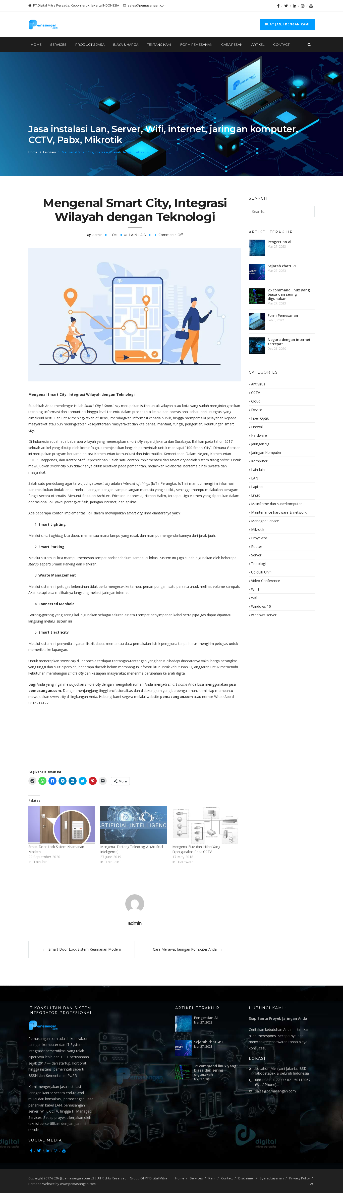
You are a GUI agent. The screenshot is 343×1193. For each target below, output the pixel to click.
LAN (254, 478)
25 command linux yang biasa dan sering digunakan (289, 294)
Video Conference (265, 580)
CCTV (255, 392)
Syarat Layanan (272, 1178)
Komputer (259, 461)
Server (256, 555)
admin (97, 234)
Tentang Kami (159, 44)
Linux (255, 495)
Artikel (257, 44)
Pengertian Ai (279, 242)
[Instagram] (302, 6)
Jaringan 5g (260, 443)
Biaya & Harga (125, 44)
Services (196, 1178)
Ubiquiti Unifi (261, 572)
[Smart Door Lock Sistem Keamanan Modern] (61, 825)
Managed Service (265, 520)
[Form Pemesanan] (257, 321)
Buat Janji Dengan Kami (287, 24)
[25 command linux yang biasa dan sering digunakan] (257, 296)
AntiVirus (258, 384)
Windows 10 (261, 606)
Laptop (257, 486)
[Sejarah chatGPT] (257, 272)
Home (36, 44)
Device (256, 409)
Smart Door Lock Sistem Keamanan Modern (84, 949)
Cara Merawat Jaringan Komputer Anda (185, 949)
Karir (212, 1178)
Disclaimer (246, 1178)
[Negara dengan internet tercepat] (257, 345)
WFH (255, 589)
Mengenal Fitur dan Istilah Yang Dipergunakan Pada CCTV (196, 849)
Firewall (257, 426)
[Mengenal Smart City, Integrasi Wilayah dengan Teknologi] (134, 314)
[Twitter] (286, 6)
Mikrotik (257, 529)
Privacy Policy (299, 1178)
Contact (281, 44)
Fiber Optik (260, 418)
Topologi (258, 563)
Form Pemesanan (196, 44)
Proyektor (259, 538)
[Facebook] (278, 6)
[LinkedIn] (294, 6)
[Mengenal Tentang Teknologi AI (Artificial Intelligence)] (133, 825)
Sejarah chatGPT (282, 266)
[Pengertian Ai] (257, 248)
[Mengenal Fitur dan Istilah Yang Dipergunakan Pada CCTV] (205, 825)
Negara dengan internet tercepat (289, 341)
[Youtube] (311, 6)
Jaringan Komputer (266, 452)
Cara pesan (232, 44)
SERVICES (58, 44)
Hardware (259, 435)
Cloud (255, 401)
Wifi (254, 597)
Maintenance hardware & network (279, 512)
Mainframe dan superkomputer (276, 503)
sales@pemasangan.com (275, 1091)
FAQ (312, 1183)
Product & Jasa (89, 44)
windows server (263, 614)
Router (256, 546)
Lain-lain (49, 152)
